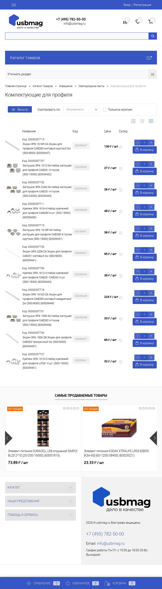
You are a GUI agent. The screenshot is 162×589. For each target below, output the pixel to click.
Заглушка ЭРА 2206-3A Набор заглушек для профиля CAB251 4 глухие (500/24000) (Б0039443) (47, 191)
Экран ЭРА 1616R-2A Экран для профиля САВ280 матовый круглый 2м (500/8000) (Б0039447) (47, 148)
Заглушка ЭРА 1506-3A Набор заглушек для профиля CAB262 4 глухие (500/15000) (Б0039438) (47, 320)
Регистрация (142, 5)
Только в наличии (120, 109)
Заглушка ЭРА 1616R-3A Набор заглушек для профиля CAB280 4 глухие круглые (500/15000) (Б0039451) (47, 234)
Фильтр (23, 109)
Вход (127, 5)
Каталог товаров (25, 57)
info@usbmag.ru (75, 23)
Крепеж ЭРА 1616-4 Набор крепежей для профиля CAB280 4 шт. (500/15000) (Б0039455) (46, 213)
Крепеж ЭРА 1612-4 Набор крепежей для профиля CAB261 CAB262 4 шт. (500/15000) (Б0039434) (45, 277)
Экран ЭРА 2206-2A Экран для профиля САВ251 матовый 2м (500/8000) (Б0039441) (47, 256)
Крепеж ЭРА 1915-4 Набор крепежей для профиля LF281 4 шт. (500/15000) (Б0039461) (45, 363)
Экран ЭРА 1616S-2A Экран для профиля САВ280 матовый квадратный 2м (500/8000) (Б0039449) (47, 299)
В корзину (147, 149)
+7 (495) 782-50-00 (71, 19)
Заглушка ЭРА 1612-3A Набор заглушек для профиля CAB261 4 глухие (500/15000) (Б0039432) (47, 170)
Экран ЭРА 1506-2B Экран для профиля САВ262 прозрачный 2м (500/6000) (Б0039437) (47, 342)
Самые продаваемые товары (81, 395)
